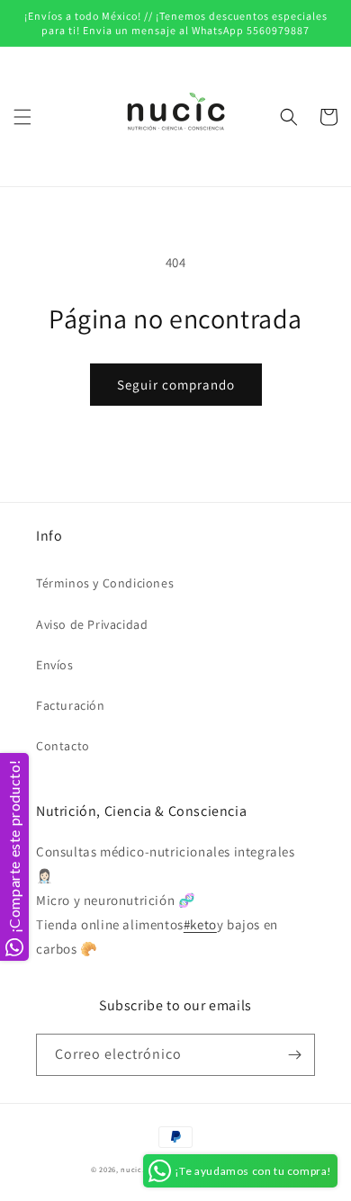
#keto (200, 924)
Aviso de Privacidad (92, 624)
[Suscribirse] (294, 1055)
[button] (22, 117)
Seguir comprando (176, 384)
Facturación (70, 705)
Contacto (63, 746)
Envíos (55, 665)
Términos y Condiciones (105, 583)
